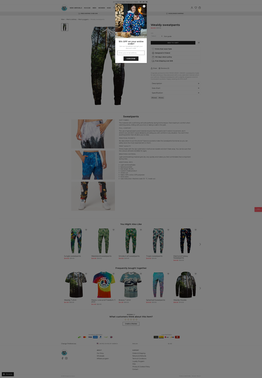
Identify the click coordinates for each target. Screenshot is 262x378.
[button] (131, 189)
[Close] (144, 6)
